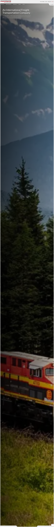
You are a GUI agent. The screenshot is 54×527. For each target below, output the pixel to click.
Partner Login (49, 1)
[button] (46, 1)
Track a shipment (42, 1)
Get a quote (51, 4)
